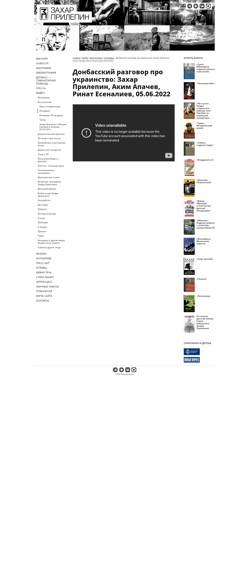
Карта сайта (44, 296)
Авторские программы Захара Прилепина (49, 183)
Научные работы (47, 286)
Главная (76, 57)
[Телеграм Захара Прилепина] (189, 6)
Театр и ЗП (43, 154)
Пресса (41, 88)
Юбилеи (42, 209)
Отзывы (41, 267)
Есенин (41, 218)
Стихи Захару (45, 277)
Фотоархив (43, 258)
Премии (42, 231)
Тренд (42, 119)
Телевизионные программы (46, 171)
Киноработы (44, 200)
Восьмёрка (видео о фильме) (48, 160)
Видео (40, 93)
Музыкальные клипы (49, 177)
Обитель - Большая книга (51, 165)
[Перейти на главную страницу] (64, 20)
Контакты (42, 300)
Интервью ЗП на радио (51, 115)
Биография (43, 68)
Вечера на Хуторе (47, 213)
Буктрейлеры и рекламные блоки (52, 144)
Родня (41, 235)
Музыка (41, 253)
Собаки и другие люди (49, 247)
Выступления (44, 102)
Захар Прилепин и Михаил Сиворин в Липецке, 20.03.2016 (53, 127)
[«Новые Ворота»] (199, 360)
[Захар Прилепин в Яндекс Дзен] (195, 6)
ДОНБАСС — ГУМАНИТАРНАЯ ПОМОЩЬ (46, 80)
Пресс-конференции (49, 106)
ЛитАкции (43, 222)
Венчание (43, 204)
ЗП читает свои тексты (49, 138)
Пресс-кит (42, 263)
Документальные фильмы (51, 133)
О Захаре (42, 227)
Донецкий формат (47, 188)
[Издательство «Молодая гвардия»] (199, 351)
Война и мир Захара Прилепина (48, 194)
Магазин (42, 58)
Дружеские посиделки (49, 149)
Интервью (44, 110)
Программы (44, 97)
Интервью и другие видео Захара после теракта (51, 241)
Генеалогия (44, 291)
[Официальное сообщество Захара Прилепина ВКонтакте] (202, 6)
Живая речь (44, 272)
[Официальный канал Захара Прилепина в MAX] (208, 6)
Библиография (46, 72)
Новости (42, 63)
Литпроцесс (44, 282)
